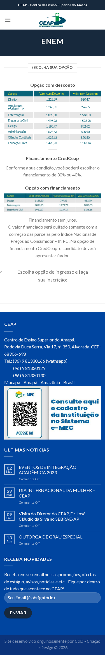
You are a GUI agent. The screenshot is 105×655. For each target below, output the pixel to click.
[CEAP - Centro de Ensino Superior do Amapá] (52, 20)
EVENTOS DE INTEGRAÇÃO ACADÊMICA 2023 (47, 469)
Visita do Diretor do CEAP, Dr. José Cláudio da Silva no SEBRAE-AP (52, 516)
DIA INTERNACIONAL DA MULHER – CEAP (57, 492)
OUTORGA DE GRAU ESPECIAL (50, 536)
